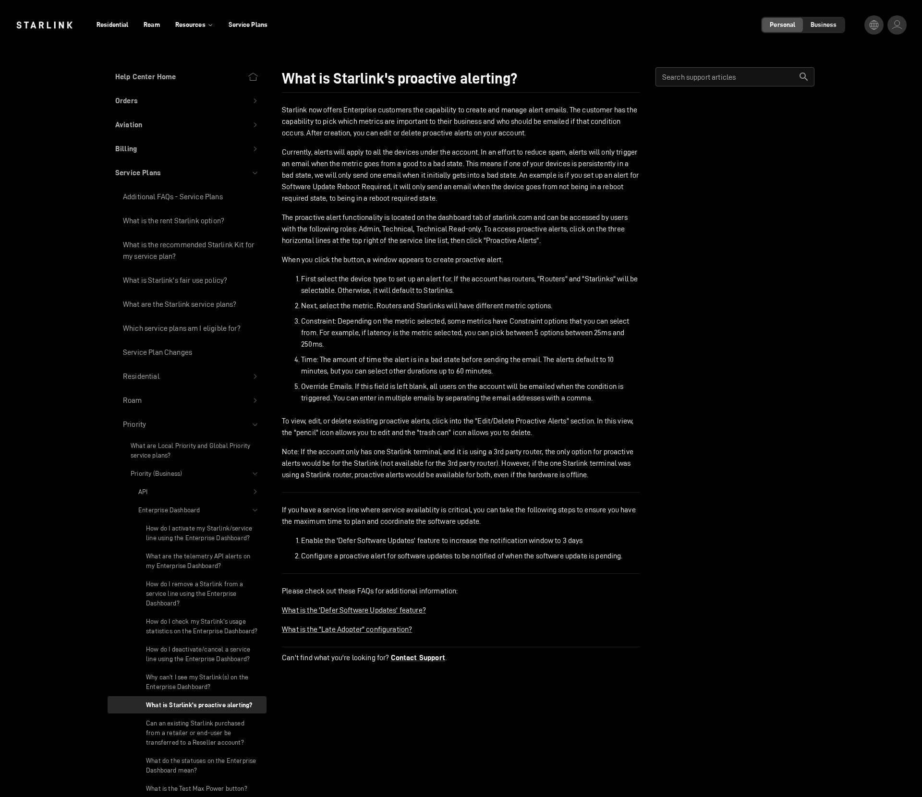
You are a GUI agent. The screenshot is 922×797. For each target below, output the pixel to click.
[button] (187, 100)
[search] (803, 76)
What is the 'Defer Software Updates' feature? (354, 610)
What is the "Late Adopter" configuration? (347, 629)
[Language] (874, 25)
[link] (44, 25)
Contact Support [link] (418, 658)
